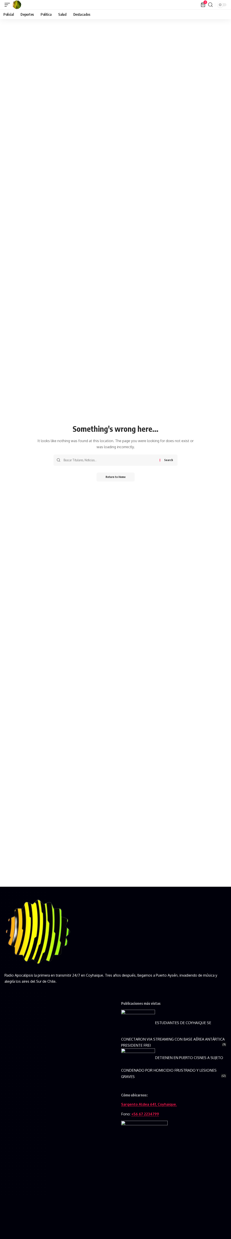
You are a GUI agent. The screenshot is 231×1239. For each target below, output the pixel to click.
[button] (8, 4)
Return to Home (116, 477)
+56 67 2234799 (145, 1114)
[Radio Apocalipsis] (17, 4)
